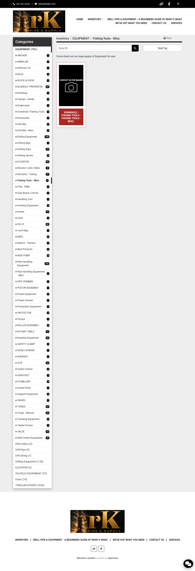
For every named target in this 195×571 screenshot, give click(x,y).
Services (176, 23)
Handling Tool (24, 199)
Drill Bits (21, 124)
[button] (95, 19)
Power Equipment (26, 294)
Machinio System (86, 558)
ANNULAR (22, 61)
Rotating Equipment (28, 337)
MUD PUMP (23, 255)
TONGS (21, 406)
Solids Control (24, 369)
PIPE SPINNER (25, 281)
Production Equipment (29, 306)
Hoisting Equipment (28, 205)
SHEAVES (22, 356)
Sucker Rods (24, 387)
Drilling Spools (25, 155)
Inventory (94, 19)
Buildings (22, 92)
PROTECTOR (24, 312)
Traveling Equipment (28, 419)
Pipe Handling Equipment (24, 263)
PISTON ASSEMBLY (28, 287)
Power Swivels (25, 300)
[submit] (135, 48)
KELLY (20, 224)
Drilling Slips (24, 149)
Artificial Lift (23, 67)
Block (20, 74)
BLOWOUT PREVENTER (30, 86)
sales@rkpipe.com (46, 4)
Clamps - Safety (25, 99)
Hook (20, 218)
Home (79, 19)
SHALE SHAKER (26, 350)
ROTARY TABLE (25, 331)
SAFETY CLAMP (26, 344)
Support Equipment (27, 394)
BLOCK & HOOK (25, 80)
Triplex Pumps (25, 425)
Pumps (21, 319)
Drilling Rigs (23, 142)
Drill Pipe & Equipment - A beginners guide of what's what (144, 19)
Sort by (162, 48)
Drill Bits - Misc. (25, 130)
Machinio (113, 558)
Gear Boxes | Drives (27, 193)
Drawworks (23, 117)
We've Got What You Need (131, 23)
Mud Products (24, 249)
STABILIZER (23, 381)
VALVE (20, 431)
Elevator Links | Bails (28, 167)
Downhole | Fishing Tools (30, 111)
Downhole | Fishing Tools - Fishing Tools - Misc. (71, 117)
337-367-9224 (23, 4)
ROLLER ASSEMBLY (28, 325)
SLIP (19, 362)
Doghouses (23, 105)
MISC (20, 236)
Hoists (20, 211)
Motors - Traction (26, 243)
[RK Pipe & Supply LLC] (97, 521)
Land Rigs (22, 230)
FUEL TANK (23, 186)
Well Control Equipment (30, 437)
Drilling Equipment (27, 136)
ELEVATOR (23, 161)
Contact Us (159, 23)
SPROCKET (23, 375)
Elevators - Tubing (27, 174)
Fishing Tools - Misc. (28, 180)
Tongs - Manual (25, 412)
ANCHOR (22, 55)
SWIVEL (21, 400)
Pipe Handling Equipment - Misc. (31, 273)
